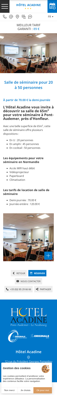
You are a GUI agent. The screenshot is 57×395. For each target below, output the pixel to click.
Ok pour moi (43, 390)
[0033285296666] (5, 17)
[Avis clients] (30, 17)
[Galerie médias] (24, 17)
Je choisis (25, 390)
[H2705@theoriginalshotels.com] (11, 17)
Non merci (9, 390)
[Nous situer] (17, 17)
